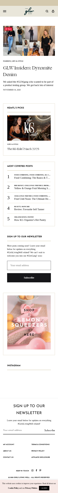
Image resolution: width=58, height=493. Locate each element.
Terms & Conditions (40, 444)
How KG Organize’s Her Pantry (30, 220)
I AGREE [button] (44, 488)
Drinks (47, 185)
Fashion (7, 61)
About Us (7, 451)
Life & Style (17, 61)
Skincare (25, 206)
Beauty (17, 206)
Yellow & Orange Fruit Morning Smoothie (35, 188)
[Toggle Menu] (4, 11)
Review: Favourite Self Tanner (29, 209)
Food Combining (21, 175)
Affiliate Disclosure (40, 457)
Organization (20, 217)
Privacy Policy (37, 451)
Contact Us (8, 457)
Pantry (31, 217)
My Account (8, 444)
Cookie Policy (13, 488)
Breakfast (19, 185)
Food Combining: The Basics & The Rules (35, 177)
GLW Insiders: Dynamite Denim (27, 71)
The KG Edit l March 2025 (23, 149)
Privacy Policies (31, 488)
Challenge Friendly (33, 185)
